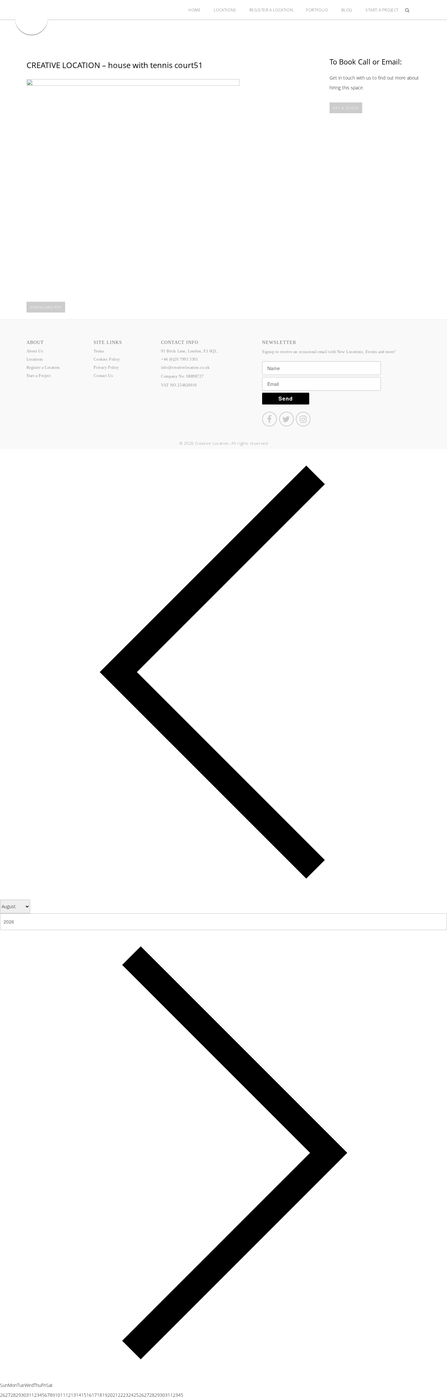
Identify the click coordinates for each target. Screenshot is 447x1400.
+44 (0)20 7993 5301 (179, 359)
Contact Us (103, 375)
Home (194, 10)
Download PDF (46, 307)
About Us (35, 351)
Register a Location (271, 10)
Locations (225, 10)
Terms (99, 351)
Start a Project (382, 10)
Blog (346, 10)
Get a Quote (346, 107)
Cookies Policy (107, 359)
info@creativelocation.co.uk (185, 367)
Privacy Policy (106, 367)
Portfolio (317, 10)
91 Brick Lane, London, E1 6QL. (189, 351)
